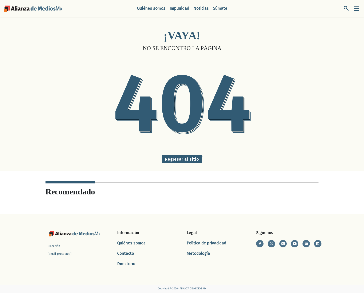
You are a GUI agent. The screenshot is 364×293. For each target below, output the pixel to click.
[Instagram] (283, 243)
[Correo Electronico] (306, 243)
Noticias (201, 8)
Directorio (126, 263)
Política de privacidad (206, 243)
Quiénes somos (151, 8)
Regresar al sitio (182, 159)
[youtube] (294, 243)
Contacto (125, 253)
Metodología (198, 253)
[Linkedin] (317, 243)
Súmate (220, 8)
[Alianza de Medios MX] (33, 8)
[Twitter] (271, 243)
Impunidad (179, 8)
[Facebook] (260, 243)
